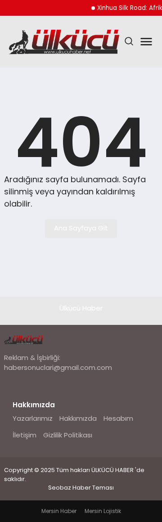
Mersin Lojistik (103, 511)
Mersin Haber (58, 511)
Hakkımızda (78, 418)
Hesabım (118, 418)
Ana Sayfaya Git (81, 228)
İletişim (24, 435)
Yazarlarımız (33, 418)
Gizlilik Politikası (67, 435)
